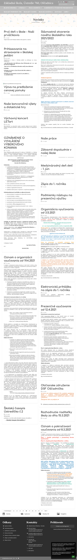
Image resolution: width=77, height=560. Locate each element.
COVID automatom (25, 301)
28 (32, 510)
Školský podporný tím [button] (12, 12)
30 (38, 510)
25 (23, 510)
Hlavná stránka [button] (10, 8)
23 (16, 510)
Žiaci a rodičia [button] (34, 8)
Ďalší (46, 510)
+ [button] (14, 558)
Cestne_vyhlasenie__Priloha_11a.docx (60, 325)
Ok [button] (73, 556)
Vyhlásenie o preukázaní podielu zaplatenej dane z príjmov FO (56, 404)
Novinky (43, 22)
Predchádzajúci (7, 510)
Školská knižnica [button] (46, 12)
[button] (63, 2)
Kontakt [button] (58, 12)
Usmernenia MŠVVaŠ (49, 316)
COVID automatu (16, 270)
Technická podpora (9, 528)
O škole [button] (22, 8)
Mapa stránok (8, 540)
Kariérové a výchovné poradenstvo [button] (58, 8)
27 (29, 510)
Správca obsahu (8, 526)
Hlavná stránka (36, 22)
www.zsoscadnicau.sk (57, 499)
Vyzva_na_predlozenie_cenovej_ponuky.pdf (20, 95)
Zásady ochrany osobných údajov (12, 535)
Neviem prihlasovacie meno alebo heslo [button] (62, 529)
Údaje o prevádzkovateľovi (11, 537)
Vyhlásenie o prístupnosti (10, 530)
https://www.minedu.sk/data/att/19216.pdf (24, 393)
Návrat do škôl (8, 273)
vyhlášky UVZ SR (51, 84)
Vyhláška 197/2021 (49, 243)
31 (41, 510)
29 (35, 510)
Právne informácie (9, 533)
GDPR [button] (66, 12)
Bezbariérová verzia (8, 558)
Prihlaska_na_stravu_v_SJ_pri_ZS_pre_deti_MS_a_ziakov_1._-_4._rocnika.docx (18, 71)
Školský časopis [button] (30, 12)
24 (20, 510)
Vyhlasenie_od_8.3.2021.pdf (47, 445)
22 (13, 510)
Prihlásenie (71, 2)
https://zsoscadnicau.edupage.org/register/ (57, 295)
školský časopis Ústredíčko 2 (15, 420)
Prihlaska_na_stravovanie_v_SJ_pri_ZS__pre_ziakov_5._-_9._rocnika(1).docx (16, 74)
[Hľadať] (73, 4)
